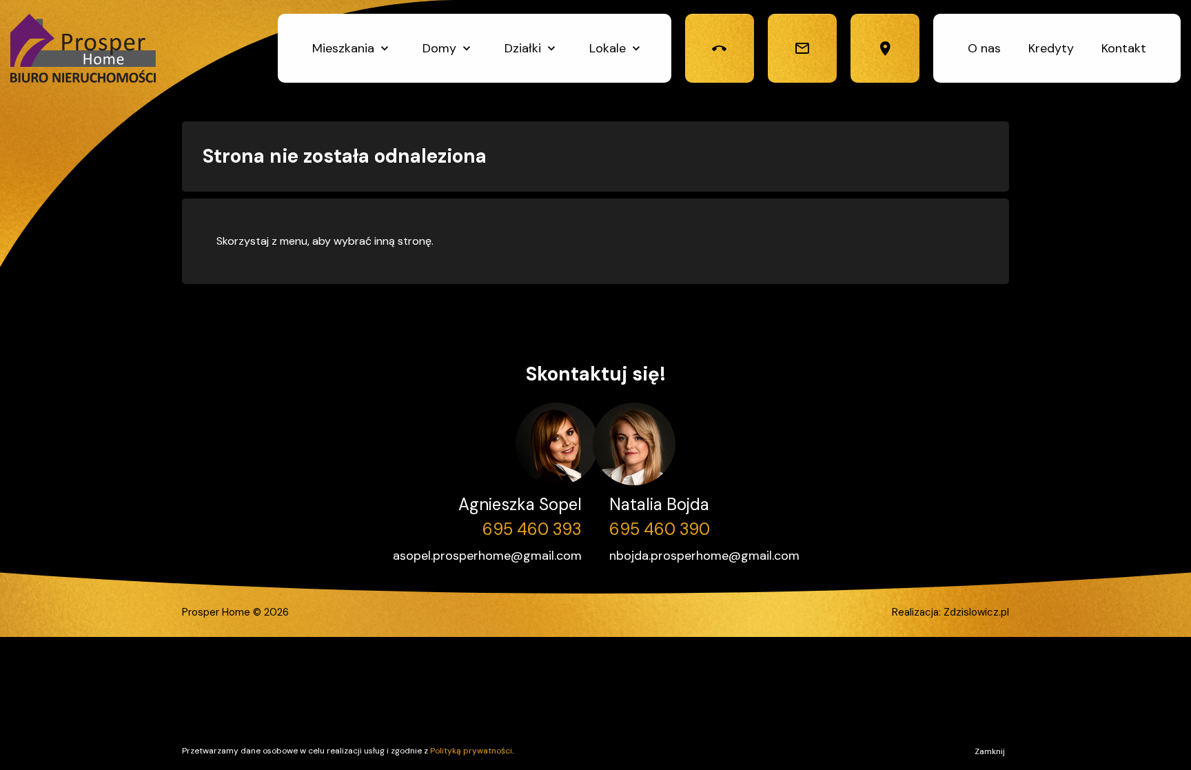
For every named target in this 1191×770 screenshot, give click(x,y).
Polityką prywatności (471, 750)
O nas (984, 48)
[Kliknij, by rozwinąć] (384, 48)
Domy (439, 48)
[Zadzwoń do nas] (719, 48)
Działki (523, 48)
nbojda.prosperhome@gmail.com (704, 555)
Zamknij (990, 751)
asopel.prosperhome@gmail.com (487, 555)
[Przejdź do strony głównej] (83, 48)
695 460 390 (659, 529)
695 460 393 (532, 529)
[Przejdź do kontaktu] (885, 48)
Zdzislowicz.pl (976, 612)
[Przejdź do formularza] (802, 48)
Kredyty (1051, 48)
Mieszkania (343, 48)
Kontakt (1123, 48)
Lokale (607, 48)
